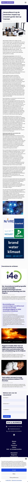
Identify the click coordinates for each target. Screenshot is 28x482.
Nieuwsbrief (7, 21)
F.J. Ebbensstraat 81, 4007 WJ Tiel (15, 426)
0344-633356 (11, 431)
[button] (26, 458)
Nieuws (14, 441)
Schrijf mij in (7, 416)
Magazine (14, 455)
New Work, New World (9, 56)
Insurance (14, 445)
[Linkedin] (14, 435)
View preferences (14, 477)
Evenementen (14, 457)
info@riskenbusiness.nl (15, 429)
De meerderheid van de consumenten (12, 172)
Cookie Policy (8, 480)
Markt (4, 21)
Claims (14, 447)
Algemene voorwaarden (17, 480)
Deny (14, 473)
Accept (14, 470)
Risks (11, 21)
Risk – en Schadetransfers (14, 449)
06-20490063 (19, 431)
